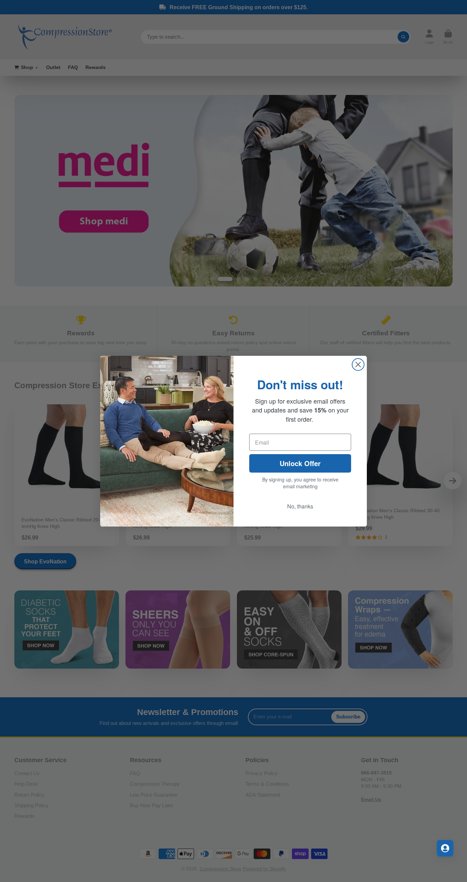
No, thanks (300, 506)
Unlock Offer (300, 463)
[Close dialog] (358, 364)
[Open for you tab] (445, 848)
